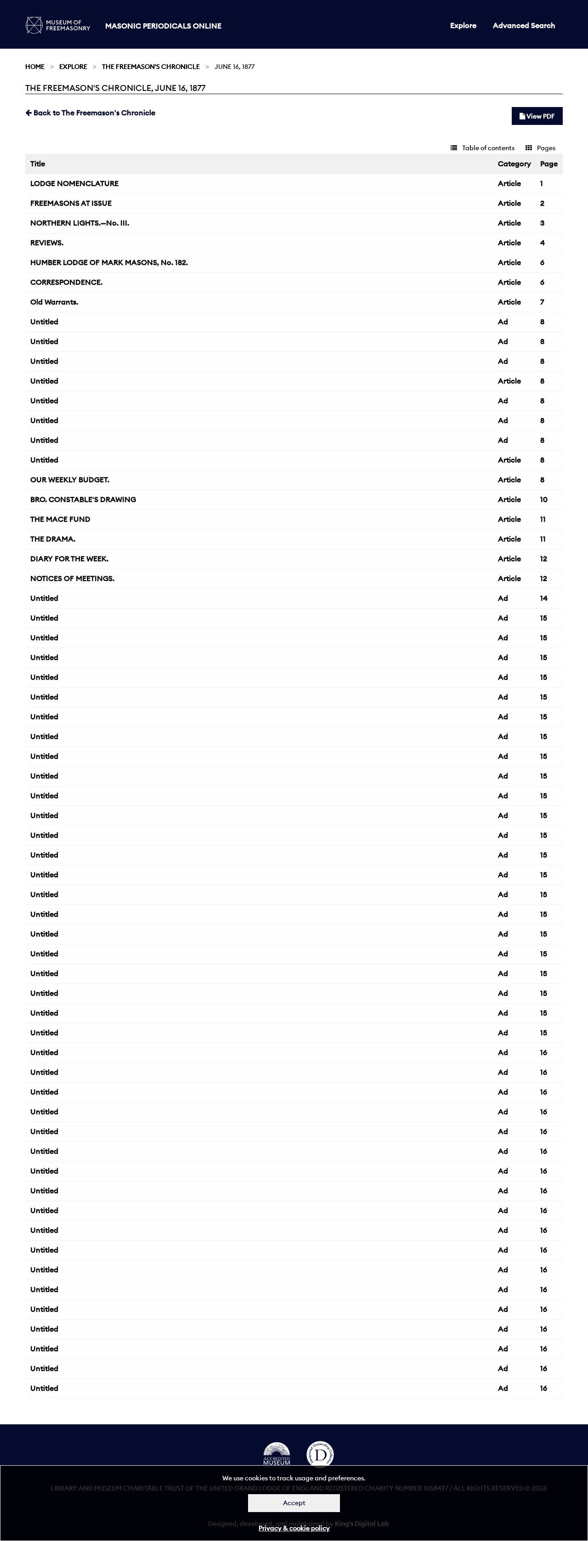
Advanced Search (524, 25)
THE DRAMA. (52, 538)
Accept (294, 1503)
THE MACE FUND (60, 519)
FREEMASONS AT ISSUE (71, 203)
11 (543, 519)
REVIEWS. (46, 242)
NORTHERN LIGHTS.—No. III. (79, 222)
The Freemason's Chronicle (151, 66)
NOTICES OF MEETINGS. (72, 578)
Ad (503, 321)
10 (544, 499)
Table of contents (487, 148)
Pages (545, 148)
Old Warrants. (54, 301)
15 (543, 617)
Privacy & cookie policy (294, 1528)
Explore (463, 25)
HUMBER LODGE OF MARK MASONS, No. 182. (109, 262)
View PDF (540, 116)
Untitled (44, 321)
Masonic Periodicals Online (163, 25)
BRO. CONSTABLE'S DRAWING (83, 499)
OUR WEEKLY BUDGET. (69, 479)
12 (543, 558)
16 (543, 1052)
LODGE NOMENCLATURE (74, 183)
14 (544, 598)
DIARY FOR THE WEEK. (69, 558)
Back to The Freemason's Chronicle (93, 112)
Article (509, 183)
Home (35, 66)
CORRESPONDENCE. (66, 282)
